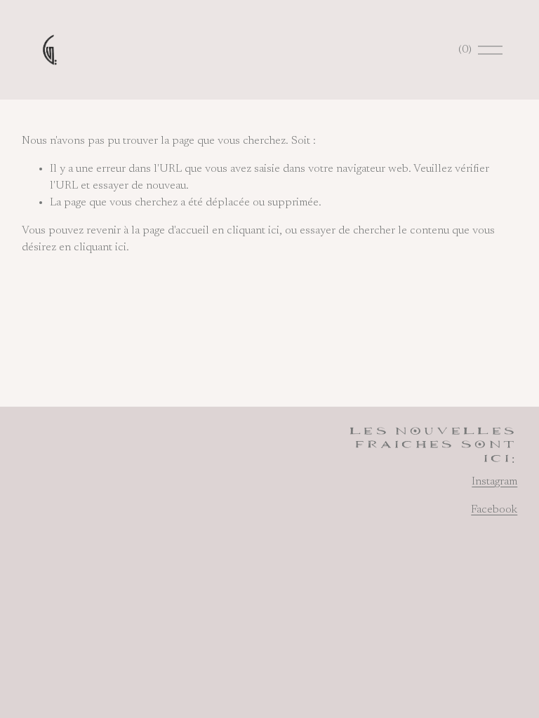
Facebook (494, 509)
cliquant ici (253, 230)
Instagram (494, 481)
